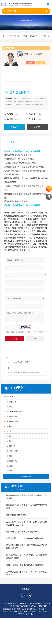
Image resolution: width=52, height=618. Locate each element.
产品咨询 (15, 127)
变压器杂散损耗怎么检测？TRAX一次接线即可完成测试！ (27, 573)
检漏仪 (9, 456)
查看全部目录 (26, 477)
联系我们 (37, 127)
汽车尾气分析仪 (13, 416)
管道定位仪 (33, 36)
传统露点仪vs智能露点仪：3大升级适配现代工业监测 (27, 506)
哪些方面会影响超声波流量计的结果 (21, 532)
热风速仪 (10, 407)
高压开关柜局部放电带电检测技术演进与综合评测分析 (26, 497)
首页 (10, 36)
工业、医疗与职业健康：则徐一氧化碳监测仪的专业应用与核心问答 (26, 523)
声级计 (9, 471)
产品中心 (16, 36)
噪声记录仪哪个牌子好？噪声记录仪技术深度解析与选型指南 (26, 546)
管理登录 (26, 606)
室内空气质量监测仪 (14, 412)
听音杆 (9, 431)
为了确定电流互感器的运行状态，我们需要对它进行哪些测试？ (26, 556)
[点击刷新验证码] (25, 327)
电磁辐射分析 (12, 461)
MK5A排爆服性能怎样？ (16, 515)
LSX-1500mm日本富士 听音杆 (18, 362)
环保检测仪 (24, 36)
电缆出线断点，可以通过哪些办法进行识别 (24, 538)
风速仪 (9, 426)
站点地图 (19, 606)
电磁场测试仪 (12, 402)
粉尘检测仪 (11, 466)
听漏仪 (9, 441)
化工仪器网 (43, 606)
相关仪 (9, 436)
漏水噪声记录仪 (13, 451)
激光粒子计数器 (13, 421)
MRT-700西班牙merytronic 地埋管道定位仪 (23, 373)
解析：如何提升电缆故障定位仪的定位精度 (24, 565)
